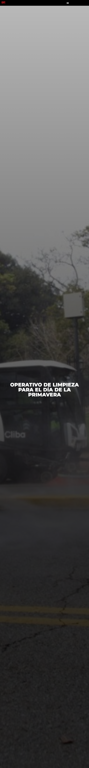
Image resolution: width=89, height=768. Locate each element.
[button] (68, 3)
